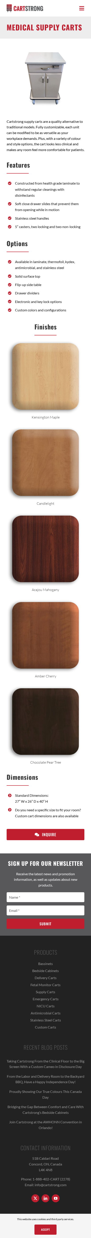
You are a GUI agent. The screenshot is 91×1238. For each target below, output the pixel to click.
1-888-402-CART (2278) (51, 1179)
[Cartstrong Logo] (25, 6)
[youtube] (56, 1198)
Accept (45, 1229)
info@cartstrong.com (50, 1185)
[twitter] (35, 1198)
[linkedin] (45, 1198)
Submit (45, 923)
